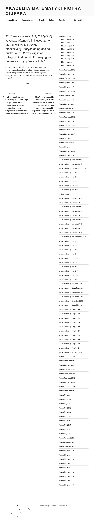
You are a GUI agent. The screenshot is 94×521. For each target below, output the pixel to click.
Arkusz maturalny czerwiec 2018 (70, 159)
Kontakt (62, 20)
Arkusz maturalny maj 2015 (68, 172)
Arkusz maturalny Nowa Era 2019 (71, 301)
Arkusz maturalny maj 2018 (68, 185)
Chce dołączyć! (75, 20)
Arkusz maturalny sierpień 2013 (70, 322)
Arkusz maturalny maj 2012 (68, 249)
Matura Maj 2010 (67, 65)
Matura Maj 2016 (67, 46)
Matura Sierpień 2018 (66, 74)
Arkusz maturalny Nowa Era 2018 (71, 296)
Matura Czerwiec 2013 (67, 134)
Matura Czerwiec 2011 (67, 151)
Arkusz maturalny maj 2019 (68, 189)
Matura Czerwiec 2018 (67, 78)
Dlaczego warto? (28, 20)
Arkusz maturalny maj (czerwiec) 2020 (72, 168)
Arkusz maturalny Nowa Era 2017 (71, 292)
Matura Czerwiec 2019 (67, 70)
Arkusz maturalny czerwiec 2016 (70, 219)
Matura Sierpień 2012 (66, 138)
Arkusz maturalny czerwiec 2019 (70, 164)
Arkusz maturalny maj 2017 (68, 181)
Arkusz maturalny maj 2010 (68, 241)
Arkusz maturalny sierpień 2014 (70, 326)
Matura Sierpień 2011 (66, 147)
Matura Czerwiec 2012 (67, 142)
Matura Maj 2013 (67, 55)
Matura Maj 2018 (67, 39)
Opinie (51, 20)
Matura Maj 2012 (67, 59)
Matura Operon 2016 (66, 95)
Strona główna (11, 20)
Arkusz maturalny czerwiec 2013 (70, 207)
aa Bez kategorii (64, 194)
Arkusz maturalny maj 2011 (68, 245)
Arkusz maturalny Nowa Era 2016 (71, 288)
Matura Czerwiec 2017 (67, 91)
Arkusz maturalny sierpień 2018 (70, 343)
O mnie (42, 20)
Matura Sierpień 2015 (66, 112)
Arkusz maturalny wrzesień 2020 (70, 352)
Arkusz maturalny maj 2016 (68, 177)
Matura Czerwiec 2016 (67, 104)
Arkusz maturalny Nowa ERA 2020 (71, 305)
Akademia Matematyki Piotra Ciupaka (43, 10)
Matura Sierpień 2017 (66, 87)
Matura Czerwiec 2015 (67, 117)
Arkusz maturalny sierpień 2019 (70, 348)
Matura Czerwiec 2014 (67, 125)
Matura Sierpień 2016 (66, 100)
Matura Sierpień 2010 (66, 155)
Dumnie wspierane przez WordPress (53, 505)
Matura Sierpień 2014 (66, 121)
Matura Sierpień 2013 (66, 130)
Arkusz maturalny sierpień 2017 (70, 339)
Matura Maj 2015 (67, 49)
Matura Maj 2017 (67, 42)
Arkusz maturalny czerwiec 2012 (70, 202)
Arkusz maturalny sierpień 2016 (70, 335)
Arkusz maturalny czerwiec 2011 (70, 198)
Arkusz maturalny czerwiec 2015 (70, 215)
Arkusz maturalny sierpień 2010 (70, 309)
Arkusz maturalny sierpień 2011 (70, 314)
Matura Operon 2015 (66, 108)
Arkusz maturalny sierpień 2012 (70, 318)
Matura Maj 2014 (67, 52)
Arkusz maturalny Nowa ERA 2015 (71, 284)
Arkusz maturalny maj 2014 (68, 258)
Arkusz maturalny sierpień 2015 (70, 331)
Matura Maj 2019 (65, 36)
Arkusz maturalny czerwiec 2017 (70, 224)
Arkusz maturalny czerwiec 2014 (70, 211)
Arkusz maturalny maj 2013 (68, 254)
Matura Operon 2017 (66, 82)
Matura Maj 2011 (67, 62)
